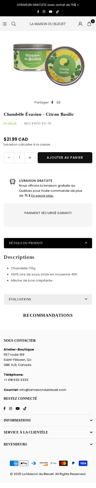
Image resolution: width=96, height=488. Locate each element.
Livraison (10, 144)
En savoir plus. (42, 195)
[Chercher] (13, 23)
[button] (89, 23)
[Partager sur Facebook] (52, 102)
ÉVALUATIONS (20, 299)
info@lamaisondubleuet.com (42, 389)
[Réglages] (80, 23)
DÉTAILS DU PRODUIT (26, 243)
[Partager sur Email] (59, 102)
